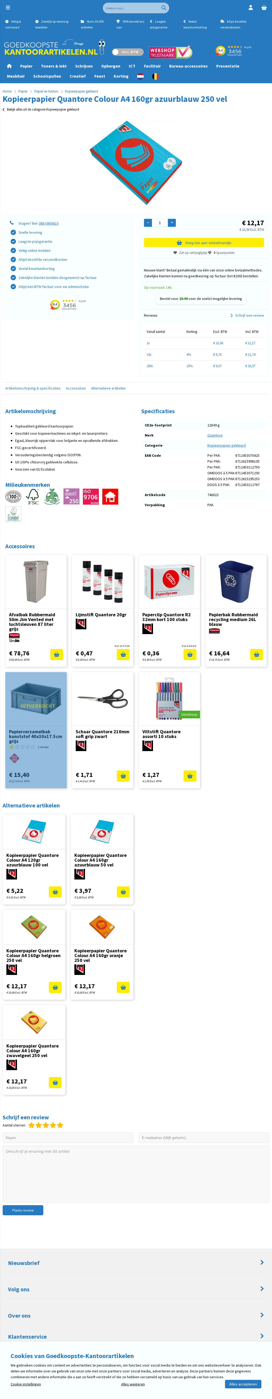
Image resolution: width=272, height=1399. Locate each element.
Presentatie (227, 66)
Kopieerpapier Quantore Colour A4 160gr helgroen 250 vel (33, 955)
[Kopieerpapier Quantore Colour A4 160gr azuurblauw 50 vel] (102, 831)
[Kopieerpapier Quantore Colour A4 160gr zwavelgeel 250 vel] (34, 1022)
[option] (136, 163)
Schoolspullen (47, 76)
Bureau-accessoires (188, 66)
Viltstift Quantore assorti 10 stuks (161, 733)
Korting (121, 76)
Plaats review (23, 1210)
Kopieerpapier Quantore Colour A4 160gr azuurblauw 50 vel (100, 860)
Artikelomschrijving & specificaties (33, 388)
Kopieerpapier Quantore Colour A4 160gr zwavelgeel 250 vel (32, 1050)
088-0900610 (48, 223)
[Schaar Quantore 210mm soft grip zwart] (102, 698)
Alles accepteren (243, 1384)
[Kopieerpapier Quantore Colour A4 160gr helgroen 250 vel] (34, 927)
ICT (132, 66)
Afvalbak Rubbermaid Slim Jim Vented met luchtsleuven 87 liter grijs (32, 621)
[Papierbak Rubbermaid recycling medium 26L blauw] (236, 581)
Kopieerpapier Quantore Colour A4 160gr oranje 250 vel (100, 955)
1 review (43, 747)
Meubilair (16, 76)
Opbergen (110, 66)
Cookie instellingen (26, 1384)
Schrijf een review (249, 315)
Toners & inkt (54, 66)
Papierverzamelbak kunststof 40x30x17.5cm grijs (35, 736)
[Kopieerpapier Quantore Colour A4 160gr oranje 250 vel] (102, 927)
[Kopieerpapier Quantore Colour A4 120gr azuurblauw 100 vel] (34, 831)
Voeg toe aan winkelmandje (208, 243)
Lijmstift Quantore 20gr (101, 614)
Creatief (78, 76)
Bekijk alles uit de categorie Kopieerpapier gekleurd (43, 109)
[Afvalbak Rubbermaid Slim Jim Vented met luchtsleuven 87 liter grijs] (36, 581)
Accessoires (76, 388)
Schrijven (84, 66)
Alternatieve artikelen (108, 388)
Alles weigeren (133, 1384)
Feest (99, 76)
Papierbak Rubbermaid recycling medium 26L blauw (233, 619)
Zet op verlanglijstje (193, 252)
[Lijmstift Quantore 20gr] (102, 581)
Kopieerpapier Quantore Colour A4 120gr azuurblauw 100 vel (32, 860)
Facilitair (152, 66)
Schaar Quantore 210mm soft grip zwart (102, 733)
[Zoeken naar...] (164, 8)
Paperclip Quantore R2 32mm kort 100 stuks (166, 616)
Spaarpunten (224, 252)
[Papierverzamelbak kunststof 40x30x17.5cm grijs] (36, 698)
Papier (26, 66)
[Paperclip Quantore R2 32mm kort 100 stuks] (169, 581)
